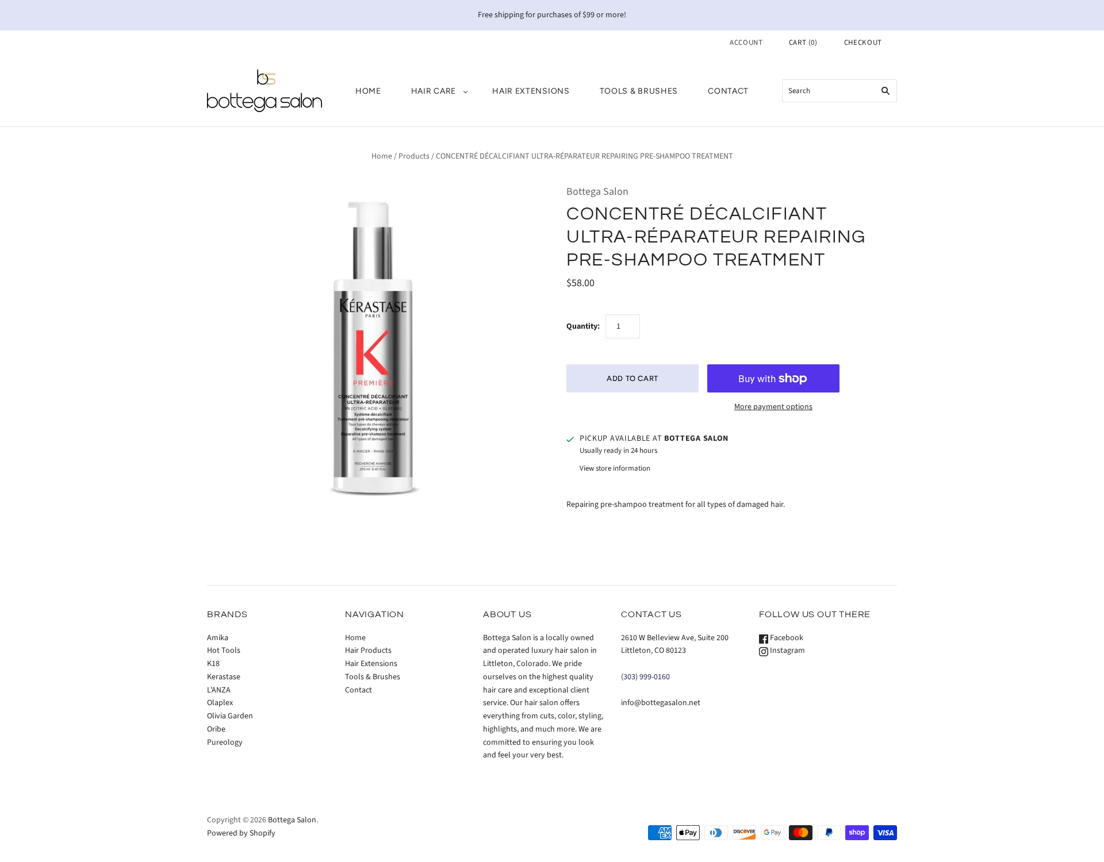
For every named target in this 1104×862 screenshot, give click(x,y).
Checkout (863, 42)
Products (414, 156)
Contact (728, 91)
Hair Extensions (531, 91)
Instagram (786, 650)
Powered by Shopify (241, 833)
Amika (217, 638)
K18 (213, 663)
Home (368, 91)
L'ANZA (219, 690)
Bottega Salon (597, 191)
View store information (615, 468)
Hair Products (368, 650)
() (803, 42)
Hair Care (433, 91)
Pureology (225, 742)
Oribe (216, 729)
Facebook (785, 638)
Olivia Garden (230, 716)
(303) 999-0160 (645, 677)
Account (746, 42)
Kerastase (223, 677)
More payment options (773, 407)
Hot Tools (223, 650)
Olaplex (220, 703)
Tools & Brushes (639, 91)
